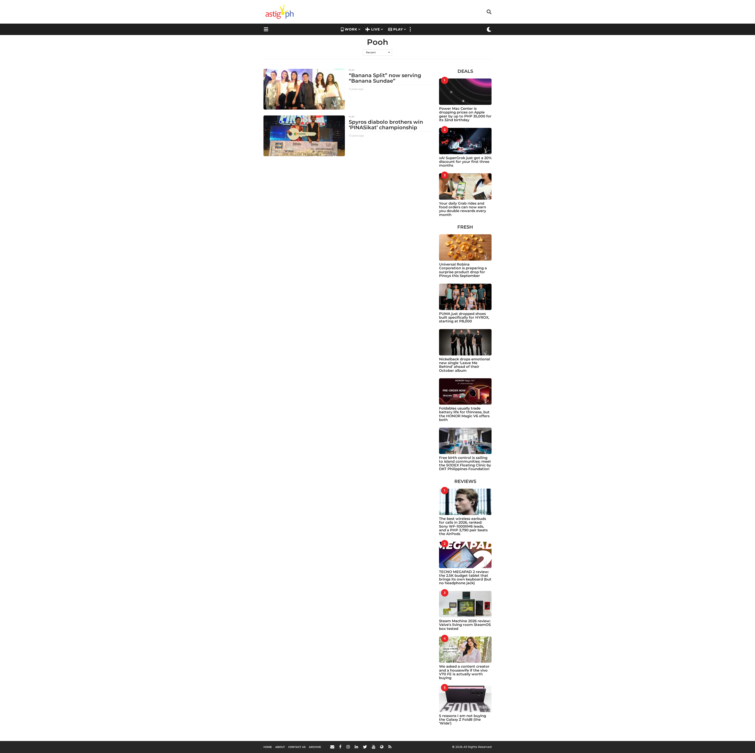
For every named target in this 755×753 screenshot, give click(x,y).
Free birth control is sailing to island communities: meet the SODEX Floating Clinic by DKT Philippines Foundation (465, 463)
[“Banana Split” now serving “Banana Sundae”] (304, 89)
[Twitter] (365, 747)
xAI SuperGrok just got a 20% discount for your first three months (465, 162)
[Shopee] (381, 747)
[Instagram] (348, 747)
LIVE (375, 29)
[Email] (332, 747)
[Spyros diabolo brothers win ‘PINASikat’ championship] (304, 135)
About (280, 746)
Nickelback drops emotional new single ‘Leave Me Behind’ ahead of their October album (464, 365)
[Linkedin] (356, 747)
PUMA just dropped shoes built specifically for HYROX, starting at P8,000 (464, 318)
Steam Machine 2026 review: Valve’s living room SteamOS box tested (465, 625)
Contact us (297, 746)
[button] (489, 12)
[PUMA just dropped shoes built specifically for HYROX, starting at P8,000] (465, 297)
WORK (351, 29)
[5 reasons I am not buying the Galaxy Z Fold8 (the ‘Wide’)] (465, 699)
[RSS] (389, 747)
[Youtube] (373, 747)
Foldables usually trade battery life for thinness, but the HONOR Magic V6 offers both (464, 414)
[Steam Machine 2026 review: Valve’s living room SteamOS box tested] (465, 604)
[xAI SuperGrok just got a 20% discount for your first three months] (465, 141)
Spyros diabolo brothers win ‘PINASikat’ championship (386, 125)
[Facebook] (340, 747)
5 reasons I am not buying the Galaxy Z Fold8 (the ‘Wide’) (462, 720)
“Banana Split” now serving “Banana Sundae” (385, 78)
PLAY (398, 29)
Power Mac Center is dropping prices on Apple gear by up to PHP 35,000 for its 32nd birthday (465, 114)
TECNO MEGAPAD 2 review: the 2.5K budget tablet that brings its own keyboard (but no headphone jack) (465, 577)
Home (267, 746)
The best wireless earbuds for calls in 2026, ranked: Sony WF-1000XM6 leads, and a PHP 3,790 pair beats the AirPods (463, 526)
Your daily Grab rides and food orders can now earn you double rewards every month (462, 209)
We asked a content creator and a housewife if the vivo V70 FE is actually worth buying (464, 672)
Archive (315, 746)
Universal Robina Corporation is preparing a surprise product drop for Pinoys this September (463, 270)
